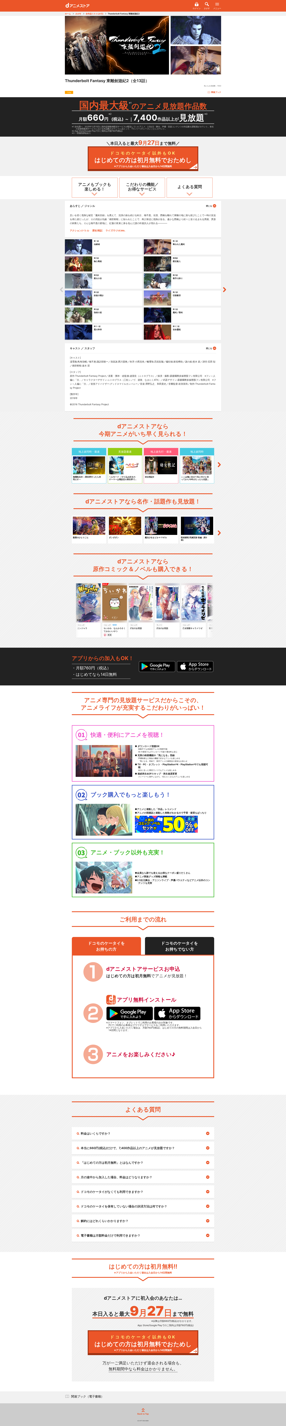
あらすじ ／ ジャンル (82, 205)
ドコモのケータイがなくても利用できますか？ (112, 1191)
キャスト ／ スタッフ (82, 348)
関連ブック (216, 92)
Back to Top (143, 1414)
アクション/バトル (79, 230)
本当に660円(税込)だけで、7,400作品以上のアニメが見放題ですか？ (128, 1148)
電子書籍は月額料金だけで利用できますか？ (110, 1235)
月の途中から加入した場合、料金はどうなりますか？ (116, 1177)
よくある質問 (189, 186)
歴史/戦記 (97, 230)
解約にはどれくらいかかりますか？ (104, 1221)
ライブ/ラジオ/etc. (115, 230)
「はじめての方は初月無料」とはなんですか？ (112, 1162)
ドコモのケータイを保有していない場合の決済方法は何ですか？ (124, 1206)
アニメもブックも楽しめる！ (94, 187)
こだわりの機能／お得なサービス (142, 187)
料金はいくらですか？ (96, 1133)
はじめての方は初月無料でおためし (143, 159)
